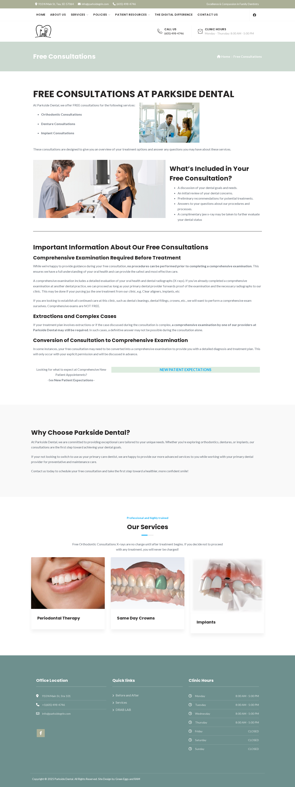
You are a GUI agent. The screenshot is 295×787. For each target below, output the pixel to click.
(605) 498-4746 (126, 4)
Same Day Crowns (136, 618)
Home (40, 15)
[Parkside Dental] (60, 31)
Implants (206, 622)
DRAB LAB (123, 709)
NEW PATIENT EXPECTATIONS (185, 369)
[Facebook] (254, 15)
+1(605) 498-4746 (53, 704)
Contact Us (207, 15)
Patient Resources (131, 15)
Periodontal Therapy (58, 618)
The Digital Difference (174, 15)
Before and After (127, 695)
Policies (100, 15)
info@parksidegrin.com (95, 4)
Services (78, 15)
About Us (58, 15)
